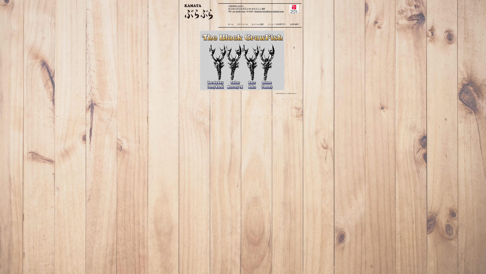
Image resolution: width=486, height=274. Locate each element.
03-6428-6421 (238, 11)
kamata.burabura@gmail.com (269, 11)
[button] (242, 24)
